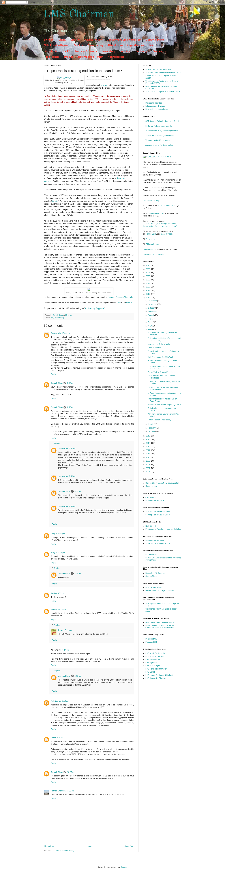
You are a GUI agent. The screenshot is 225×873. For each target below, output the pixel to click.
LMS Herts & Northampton (156, 669)
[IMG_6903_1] (64, 77)
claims (104, 85)
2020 (148, 287)
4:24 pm (61, 534)
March (151, 424)
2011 (148, 454)
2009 (148, 461)
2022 (148, 280)
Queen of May (151, 486)
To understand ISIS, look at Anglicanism (161, 131)
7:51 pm (72, 448)
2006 (148, 472)
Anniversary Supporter (94, 308)
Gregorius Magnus (155, 213)
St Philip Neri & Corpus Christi (157, 515)
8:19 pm (65, 701)
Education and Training (155, 106)
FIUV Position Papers (56, 45)
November (152, 304)
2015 (148, 439)
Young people (116, 57)
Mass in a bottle (154, 348)
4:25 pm (61, 553)
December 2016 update (155, 573)
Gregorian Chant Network (153, 254)
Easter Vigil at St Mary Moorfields (161, 372)
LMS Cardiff (150, 672)
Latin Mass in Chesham (155, 656)
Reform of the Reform (90, 57)
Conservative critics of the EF (124, 39)
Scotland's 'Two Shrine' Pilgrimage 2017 (164, 405)
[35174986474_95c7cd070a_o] (157, 157)
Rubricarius (56, 701)
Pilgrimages (159, 51)
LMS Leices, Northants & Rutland (159, 675)
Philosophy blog (152, 244)
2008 (148, 465)
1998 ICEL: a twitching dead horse (159, 135)
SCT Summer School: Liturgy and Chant (162, 121)
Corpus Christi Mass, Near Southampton (162, 483)
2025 (148, 269)
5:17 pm (78, 676)
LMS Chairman (79, 14)
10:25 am (71, 772)
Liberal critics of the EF (57, 51)
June (150, 322)
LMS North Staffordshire (155, 653)
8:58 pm (72, 506)
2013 (148, 447)
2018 (148, 294)
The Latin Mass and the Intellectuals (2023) (163, 73)
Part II (129, 303)
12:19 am (62, 609)
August (151, 315)
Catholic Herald (149, 224)
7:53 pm (72, 476)
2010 (148, 457)
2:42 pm (70, 383)
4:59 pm (61, 593)
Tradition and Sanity (166, 206)
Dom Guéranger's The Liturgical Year (160, 622)
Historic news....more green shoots (159, 590)
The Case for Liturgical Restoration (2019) (162, 92)
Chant (62, 39)
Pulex (53, 738)
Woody (54, 609)
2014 (148, 443)
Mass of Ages (166, 234)
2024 (148, 273)
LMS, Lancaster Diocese (155, 678)
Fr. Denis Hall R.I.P (153, 555)
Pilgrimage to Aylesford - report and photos (163, 529)
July (150, 319)
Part (119, 303)
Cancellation (150, 497)
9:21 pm (68, 630)
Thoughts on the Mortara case (157, 140)
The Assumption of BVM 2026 (157, 512)
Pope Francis (51, 57)
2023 (148, 276)
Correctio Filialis (155, 39)
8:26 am (60, 738)
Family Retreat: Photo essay (159, 420)
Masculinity (109, 51)
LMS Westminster (152, 659)
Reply (53, 374)
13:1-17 (55, 201)
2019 (148, 290)
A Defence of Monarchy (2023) (158, 69)
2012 (148, 450)
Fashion (78, 45)
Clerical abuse (93, 39)
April (150, 329)
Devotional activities (153, 103)
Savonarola (56, 333)
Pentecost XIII (151, 642)
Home (89, 846)
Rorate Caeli (151, 234)
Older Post (128, 846)
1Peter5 (173, 226)
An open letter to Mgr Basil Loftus (159, 145)
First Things (162, 224)
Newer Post (49, 846)
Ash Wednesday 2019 (154, 500)
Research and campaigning (157, 109)
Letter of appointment (154, 587)
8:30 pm (78, 491)
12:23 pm (70, 791)
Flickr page (150, 239)
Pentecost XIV (151, 639)
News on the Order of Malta (159, 344)
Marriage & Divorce (86, 51)
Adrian (54, 593)
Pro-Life (68, 57)
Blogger (123, 867)
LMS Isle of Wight (152, 666)
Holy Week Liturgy (57, 318)
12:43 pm (66, 333)
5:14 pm (65, 650)
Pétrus (61, 630)
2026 (148, 265)
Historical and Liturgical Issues (126, 45)
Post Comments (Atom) (64, 851)
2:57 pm (70, 407)
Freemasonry (95, 45)
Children (75, 39)
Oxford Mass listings (151, 201)
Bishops (49, 39)
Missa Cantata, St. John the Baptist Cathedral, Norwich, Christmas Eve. (160, 626)
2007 (148, 468)
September (153, 311)
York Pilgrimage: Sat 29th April (160, 357)
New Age (125, 51)
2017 (148, 298)
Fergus (54, 534)
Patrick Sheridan (58, 791)
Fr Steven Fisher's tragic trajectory (159, 126)
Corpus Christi (151, 576)
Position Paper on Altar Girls (120, 297)
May (150, 326)
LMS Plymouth (151, 663)
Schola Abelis (148, 249)
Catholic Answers (162, 226)
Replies (57, 443)
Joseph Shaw (57, 383)
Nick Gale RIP (151, 526)
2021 (148, 283)
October (151, 308)
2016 (148, 436)
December (152, 301)
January (151, 431)
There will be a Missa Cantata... (158, 543)
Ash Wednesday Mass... (155, 540)
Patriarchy (142, 51)
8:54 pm (78, 574)
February (152, 428)
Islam (152, 45)
